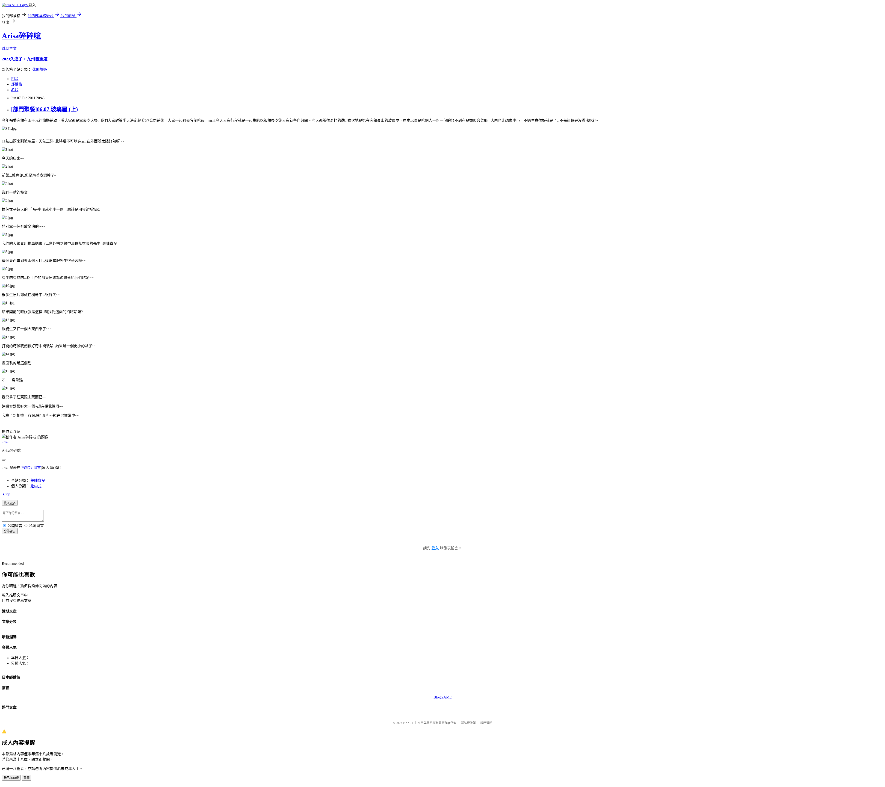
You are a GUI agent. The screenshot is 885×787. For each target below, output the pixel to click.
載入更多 (10, 503)
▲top (6, 494)
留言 (37, 468)
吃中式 (35, 486)
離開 (27, 778)
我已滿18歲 (11, 778)
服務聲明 (486, 723)
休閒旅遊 (39, 69)
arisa (5, 442)
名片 (14, 90)
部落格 (16, 84)
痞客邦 (26, 468)
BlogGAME (443, 697)
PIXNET (408, 723)
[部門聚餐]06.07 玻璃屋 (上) (44, 109)
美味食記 (37, 480)
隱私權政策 (468, 723)
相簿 (14, 79)
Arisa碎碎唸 (21, 36)
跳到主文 (9, 48)
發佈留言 (10, 531)
